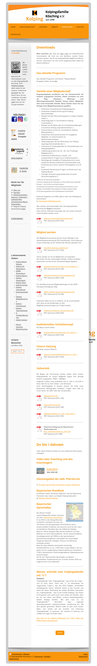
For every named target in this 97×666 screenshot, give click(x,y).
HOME (59, 633)
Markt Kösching (22, 329)
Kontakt (47, 656)
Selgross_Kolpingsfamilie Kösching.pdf (58, 218)
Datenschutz (14, 659)
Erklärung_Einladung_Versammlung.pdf (58, 311)
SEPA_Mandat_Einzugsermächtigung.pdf (59, 292)
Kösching (52, 469)
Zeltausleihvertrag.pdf (52, 405)
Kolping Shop (21, 283)
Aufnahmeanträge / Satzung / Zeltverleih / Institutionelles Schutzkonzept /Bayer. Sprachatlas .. (19, 199)
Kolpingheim (17, 218)
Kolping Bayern (21, 276)
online (23, 209)
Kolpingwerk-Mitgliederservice (50, 201)
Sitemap (26, 654)
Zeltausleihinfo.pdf (50, 396)
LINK (13, 102)
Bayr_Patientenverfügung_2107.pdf (57, 431)
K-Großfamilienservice (22, 315)
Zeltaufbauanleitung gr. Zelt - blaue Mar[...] (60, 414)
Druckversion (17, 654)
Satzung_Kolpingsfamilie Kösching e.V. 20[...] (60, 354)
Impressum (38, 656)
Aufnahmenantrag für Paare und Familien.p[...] (61, 266)
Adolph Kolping (21, 320)
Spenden (16, 193)
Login (85, 654)
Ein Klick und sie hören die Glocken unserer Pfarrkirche (59, 485)
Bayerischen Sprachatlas (53, 517)
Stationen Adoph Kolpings (48, 498)
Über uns (16, 190)
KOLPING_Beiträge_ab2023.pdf (56, 248)
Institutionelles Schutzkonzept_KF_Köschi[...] (60, 332)
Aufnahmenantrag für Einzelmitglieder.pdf (59, 275)
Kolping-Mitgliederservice (22, 299)
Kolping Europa (21, 285)
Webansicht (83, 656)
